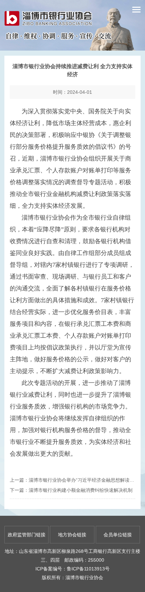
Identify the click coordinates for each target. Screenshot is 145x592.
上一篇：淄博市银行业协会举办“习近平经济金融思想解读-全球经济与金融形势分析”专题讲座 (72, 480)
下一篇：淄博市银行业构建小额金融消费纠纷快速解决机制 (71, 490)
